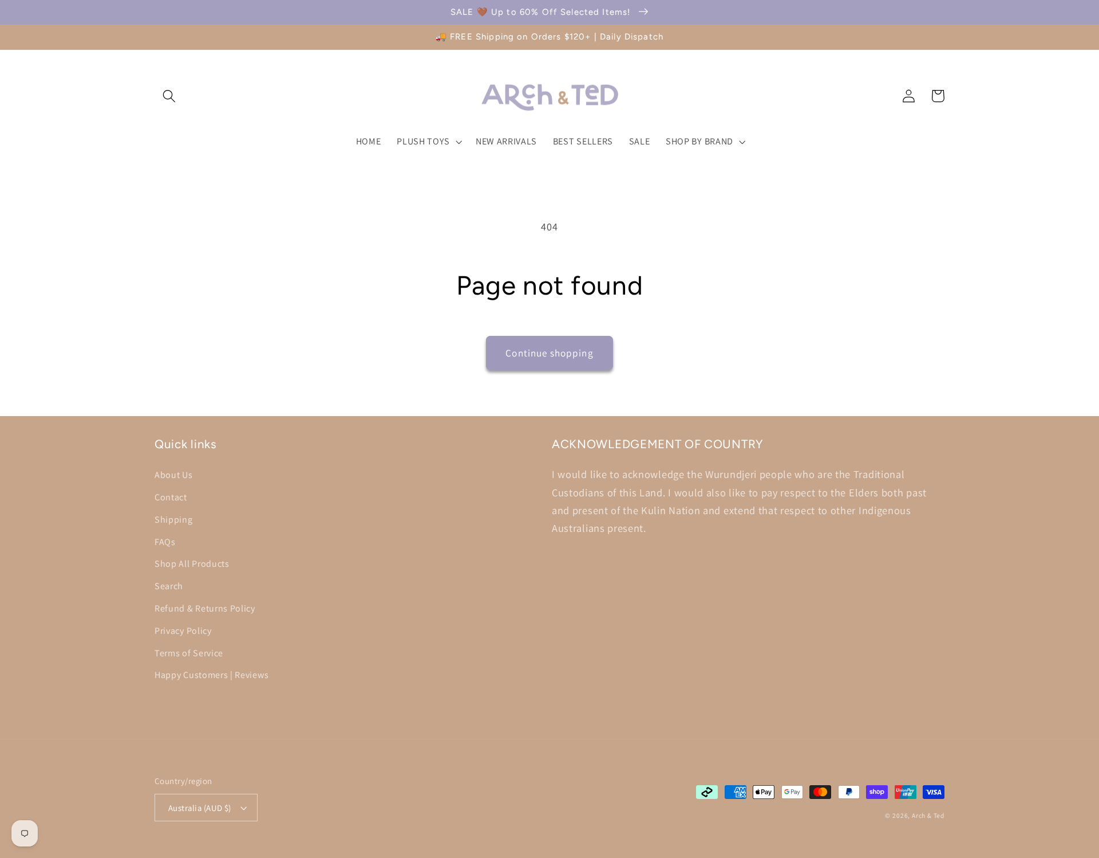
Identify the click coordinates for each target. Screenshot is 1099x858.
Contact (171, 497)
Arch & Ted (928, 815)
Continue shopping (549, 352)
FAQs (165, 542)
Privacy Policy (183, 631)
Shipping (174, 520)
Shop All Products (192, 564)
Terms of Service (189, 653)
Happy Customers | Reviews (211, 675)
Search (169, 586)
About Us (174, 475)
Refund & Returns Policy (205, 608)
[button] (169, 96)
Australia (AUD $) (199, 807)
